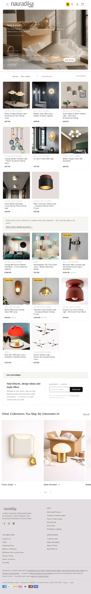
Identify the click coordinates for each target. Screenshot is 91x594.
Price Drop (12, 65)
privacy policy (74, 395)
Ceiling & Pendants (41, 60)
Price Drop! (7, 484)
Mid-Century (26, 55)
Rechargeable (14, 60)
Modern (37, 55)
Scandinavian (13, 55)
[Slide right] (50, 492)
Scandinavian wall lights (36, 570)
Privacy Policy (7, 556)
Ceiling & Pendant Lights (56, 515)
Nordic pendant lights (53, 570)
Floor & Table (56, 60)
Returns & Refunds (9, 549)
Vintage (46, 55)
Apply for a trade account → (19, 227)
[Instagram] (9, 523)
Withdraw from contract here (13, 552)
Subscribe (76, 389)
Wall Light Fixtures (54, 512)
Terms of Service (8, 559)
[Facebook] (4, 523)
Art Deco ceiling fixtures (10, 573)
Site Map (5, 562)
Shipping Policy (8, 545)
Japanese (66, 55)
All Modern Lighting (54, 529)
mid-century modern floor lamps (73, 570)
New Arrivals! (50, 484)
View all (86, 414)
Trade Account (52, 539)
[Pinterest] (14, 523)
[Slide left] (40, 492)
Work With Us (52, 549)
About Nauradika (53, 542)
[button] (7, 4)
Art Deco (56, 55)
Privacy (65, 582)
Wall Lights (26, 60)
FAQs (4, 542)
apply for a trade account (40, 576)
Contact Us (6, 539)
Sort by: (15, 76)
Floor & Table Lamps (55, 519)
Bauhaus (77, 55)
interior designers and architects (41, 573)
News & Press (52, 545)
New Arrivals (69, 60)
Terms (72, 582)
